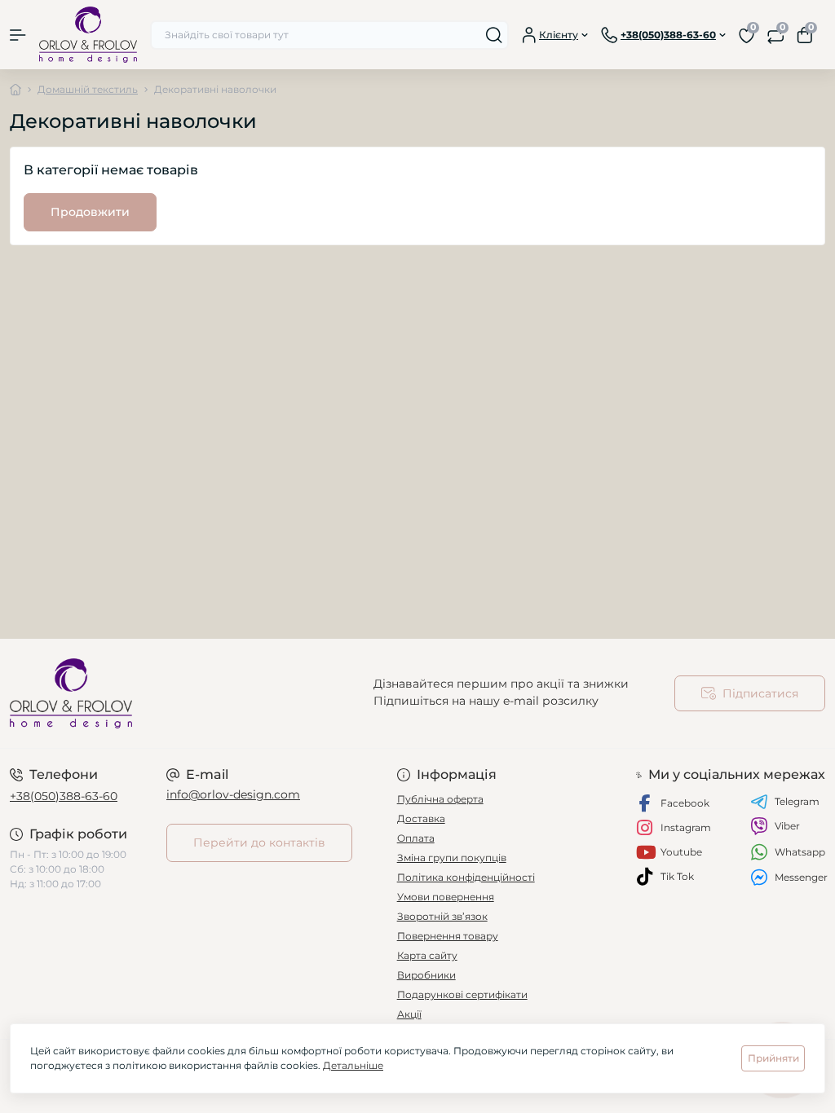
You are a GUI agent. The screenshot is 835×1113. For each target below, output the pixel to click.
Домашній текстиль (88, 89)
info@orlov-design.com (233, 794)
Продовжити (90, 212)
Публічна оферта (440, 799)
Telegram (797, 801)
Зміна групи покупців (451, 857)
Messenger (801, 877)
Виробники (426, 975)
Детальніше (353, 1065)
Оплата (416, 838)
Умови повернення (445, 897)
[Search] (494, 35)
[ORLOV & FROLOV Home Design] (139, 693)
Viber (787, 826)
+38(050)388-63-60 (63, 796)
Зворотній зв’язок (442, 916)
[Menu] (18, 35)
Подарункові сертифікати (462, 994)
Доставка (421, 818)
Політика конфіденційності (466, 877)
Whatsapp (800, 852)
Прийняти (773, 1058)
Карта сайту (427, 955)
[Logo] (88, 35)
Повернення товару (447, 936)
